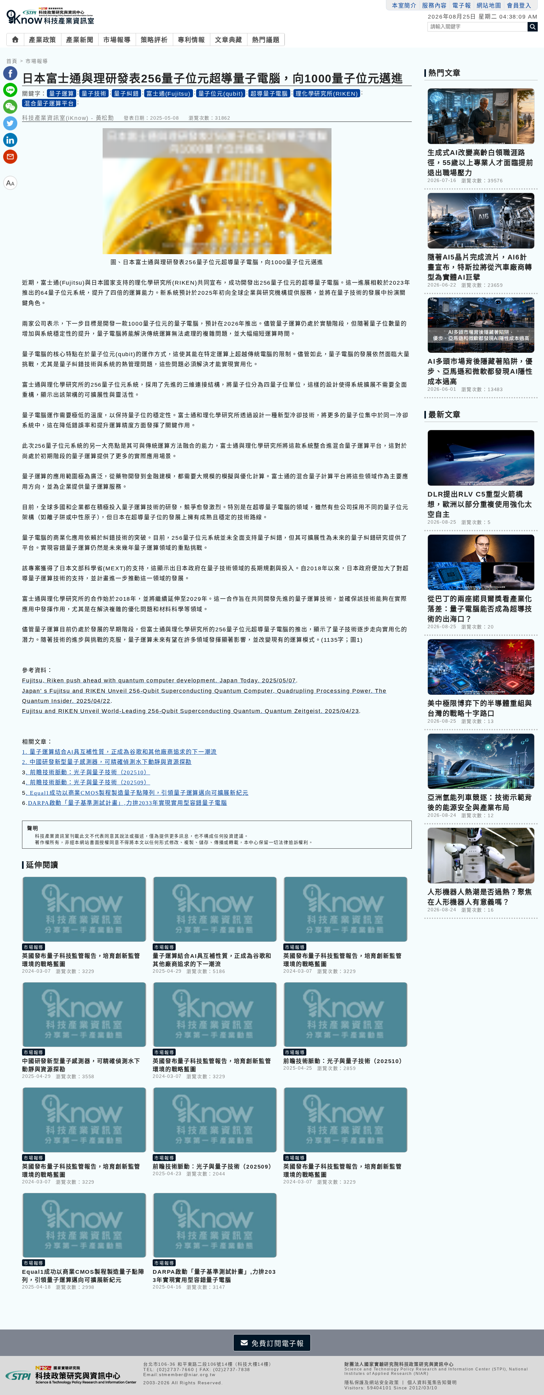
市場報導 (117, 40)
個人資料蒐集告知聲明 (432, 1382)
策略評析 (154, 40)
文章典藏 (228, 40)
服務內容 (434, 6)
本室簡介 (404, 6)
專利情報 (191, 40)
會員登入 (519, 6)
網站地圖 (489, 6)
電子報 (461, 6)
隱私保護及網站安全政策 (371, 1382)
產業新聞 (80, 40)
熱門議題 (266, 40)
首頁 (12, 61)
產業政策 (42, 40)
